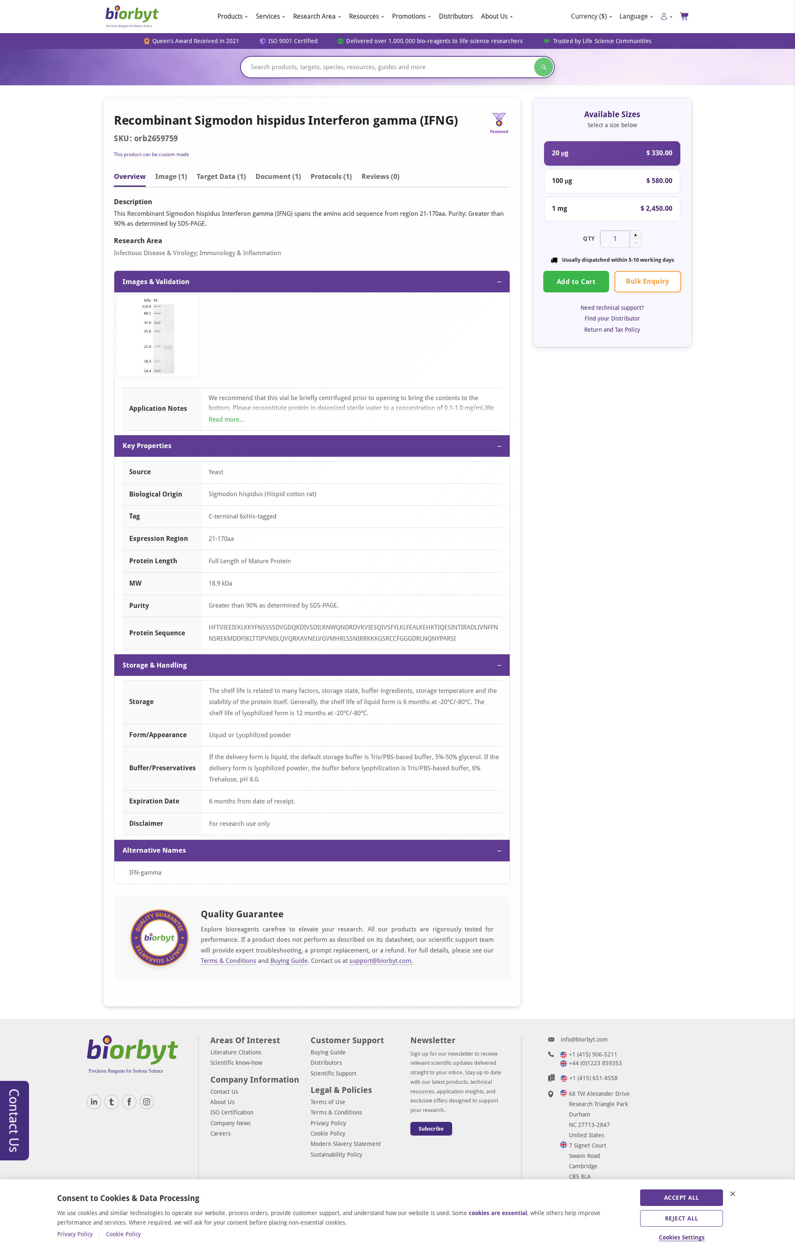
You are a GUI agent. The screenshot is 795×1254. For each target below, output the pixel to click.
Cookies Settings (682, 1237)
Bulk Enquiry (647, 281)
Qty (589, 238)
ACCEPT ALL (681, 1197)
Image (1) (171, 176)
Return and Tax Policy (612, 329)
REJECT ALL (682, 1218)
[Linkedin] (94, 1102)
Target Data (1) (221, 176)
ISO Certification (231, 1112)
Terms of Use (328, 1102)
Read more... (226, 419)
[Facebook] (129, 1102)
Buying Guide (289, 961)
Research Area (314, 16)
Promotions (409, 16)
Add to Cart (576, 281)
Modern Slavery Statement (346, 1144)
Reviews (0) (380, 176)
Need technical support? (612, 307)
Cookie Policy (328, 1133)
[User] (666, 16)
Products (230, 16)
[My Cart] (684, 16)
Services (268, 16)
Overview (130, 176)
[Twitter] (111, 1102)
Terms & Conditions (228, 961)
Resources (364, 16)
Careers (220, 1133)
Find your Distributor (612, 318)
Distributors (456, 16)
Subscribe (431, 1129)
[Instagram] (147, 1102)
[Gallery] (312, 337)
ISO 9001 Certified (293, 41)
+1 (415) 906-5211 (593, 1054)
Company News (230, 1123)
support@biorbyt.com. (381, 961)
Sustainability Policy (336, 1154)
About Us (494, 16)
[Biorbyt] (132, 16)
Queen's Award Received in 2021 (196, 41)
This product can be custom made (151, 154)
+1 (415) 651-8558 (593, 1078)
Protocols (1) (331, 176)
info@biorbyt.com (584, 1039)
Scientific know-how (236, 1062)
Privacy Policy (328, 1123)
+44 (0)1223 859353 (595, 1063)
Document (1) (278, 176)
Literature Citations (235, 1052)
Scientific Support (334, 1073)
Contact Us (224, 1091)
